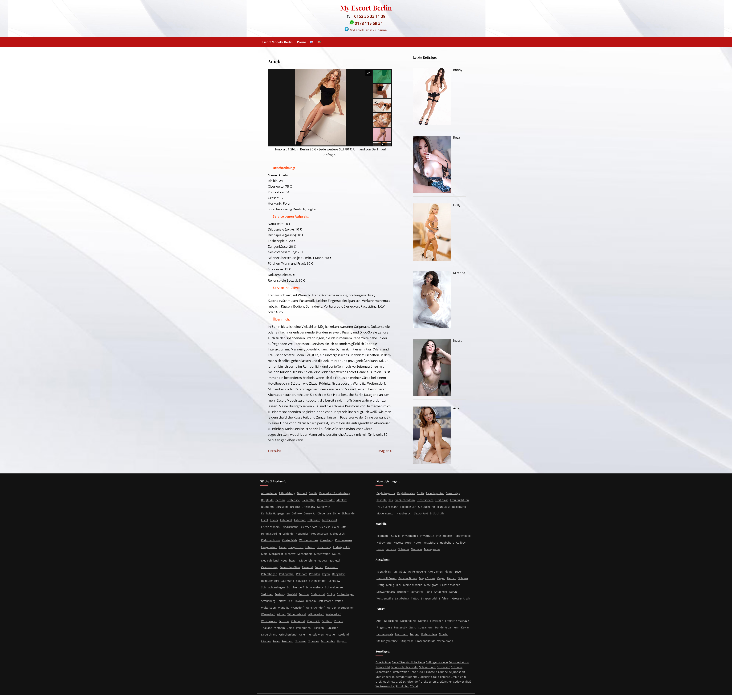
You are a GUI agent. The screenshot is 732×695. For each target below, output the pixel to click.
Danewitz (309, 513)
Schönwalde (383, 672)
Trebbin (311, 601)
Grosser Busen (407, 578)
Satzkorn (301, 581)
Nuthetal (334, 560)
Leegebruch (295, 547)
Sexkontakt (421, 513)
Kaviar (465, 627)
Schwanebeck (314, 587)
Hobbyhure (447, 542)
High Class (443, 507)
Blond (428, 592)
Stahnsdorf (318, 594)
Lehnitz (310, 547)
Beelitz (313, 493)
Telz (290, 601)
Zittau (344, 527)
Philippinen (303, 628)
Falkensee (313, 520)
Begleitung (459, 507)
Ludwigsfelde (341, 547)
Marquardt (276, 554)
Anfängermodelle (437, 662)
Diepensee (324, 513)
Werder (331, 607)
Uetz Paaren (325, 601)
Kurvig (453, 592)
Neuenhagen (289, 560)
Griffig (380, 585)
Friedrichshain (270, 527)
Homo (380, 549)
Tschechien (328, 641)
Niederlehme (307, 560)
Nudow (322, 560)
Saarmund (287, 581)
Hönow (464, 662)
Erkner (274, 520)
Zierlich (451, 578)
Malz (264, 554)
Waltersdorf (268, 607)
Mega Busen (427, 578)
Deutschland (269, 634)
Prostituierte (444, 536)
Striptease (407, 641)
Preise (301, 42)
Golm (335, 527)
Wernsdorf (268, 614)
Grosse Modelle (450, 585)
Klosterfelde (289, 540)
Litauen (266, 641)
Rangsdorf (338, 574)
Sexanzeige (453, 493)
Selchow (304, 594)
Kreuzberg (326, 540)
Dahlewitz (323, 507)
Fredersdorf (329, 520)
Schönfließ (443, 667)
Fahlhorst (286, 520)
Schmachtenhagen (273, 587)
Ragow (326, 574)
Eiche (336, 513)
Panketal (307, 567)
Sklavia (443, 634)
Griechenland (288, 634)
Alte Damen (435, 571)
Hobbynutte (384, 542)
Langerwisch (269, 547)
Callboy (461, 542)
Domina (423, 621)
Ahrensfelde (269, 493)
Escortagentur (435, 493)
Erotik (420, 493)
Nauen (336, 554)
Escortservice (425, 500)
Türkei (414, 686)
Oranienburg (269, 567)
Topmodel (382, 536)
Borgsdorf (282, 507)
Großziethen (445, 681)
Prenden (314, 574)
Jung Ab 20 (399, 571)
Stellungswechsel (387, 641)
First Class (441, 500)
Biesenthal (308, 500)
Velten (339, 601)
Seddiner (267, 594)
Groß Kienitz (458, 677)
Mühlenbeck (383, 677)
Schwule (403, 549)
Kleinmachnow (270, 540)
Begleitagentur (385, 493)
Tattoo (415, 598)
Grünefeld (430, 672)
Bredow (295, 507)
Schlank (463, 578)
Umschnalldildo (425, 641)
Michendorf (304, 554)
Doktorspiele (408, 621)
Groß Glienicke (440, 677)
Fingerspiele (384, 627)
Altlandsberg (287, 493)
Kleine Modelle (412, 585)
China (290, 628)
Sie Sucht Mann (405, 500)
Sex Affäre (398, 662)
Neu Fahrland (270, 560)
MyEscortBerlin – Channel (368, 30)
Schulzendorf (295, 587)
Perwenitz (331, 567)
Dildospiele (391, 621)
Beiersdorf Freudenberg (334, 493)
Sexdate (381, 500)
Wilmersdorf (316, 614)
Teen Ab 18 (383, 571)
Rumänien (402, 686)
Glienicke (324, 527)
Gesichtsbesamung (421, 627)
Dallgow (297, 513)
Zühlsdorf (424, 677)
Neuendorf (302, 533)
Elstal (264, 520)
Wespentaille (384, 598)
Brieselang (308, 507)
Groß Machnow (385, 681)
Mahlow (341, 500)
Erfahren (444, 598)
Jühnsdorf (459, 672)
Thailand (266, 628)
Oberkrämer (383, 662)
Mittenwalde (322, 554)
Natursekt (401, 634)
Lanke (283, 547)
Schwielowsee (334, 587)
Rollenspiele (429, 634)
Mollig (390, 585)
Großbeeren (428, 681)
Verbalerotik (445, 641)
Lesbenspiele (384, 634)
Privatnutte (427, 536)
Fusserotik (400, 627)
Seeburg (280, 594)
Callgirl (395, 536)
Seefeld (292, 594)
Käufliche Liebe (415, 662)
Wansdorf (297, 607)
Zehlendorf (298, 621)
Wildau (281, 614)
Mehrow (290, 554)
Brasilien (318, 628)
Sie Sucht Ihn (426, 507)
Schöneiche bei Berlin (404, 667)
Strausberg (268, 601)
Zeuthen (327, 621)
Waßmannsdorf (385, 686)
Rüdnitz (412, 677)
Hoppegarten (319, 533)
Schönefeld (383, 667)
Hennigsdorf (269, 533)
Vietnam (279, 628)
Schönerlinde (427, 667)
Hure (408, 542)
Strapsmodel (429, 598)
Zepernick (313, 621)
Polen (276, 641)
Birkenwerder (326, 500)
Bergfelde (267, 500)
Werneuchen (346, 607)
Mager (441, 578)
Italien (303, 634)
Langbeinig (402, 598)
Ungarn (342, 641)
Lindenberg (324, 547)
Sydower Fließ (462, 681)
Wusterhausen (308, 540)
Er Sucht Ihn (437, 513)
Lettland (343, 634)
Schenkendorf (318, 581)
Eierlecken (436, 621)
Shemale (416, 549)
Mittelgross (431, 585)
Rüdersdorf (399, 677)
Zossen (338, 621)
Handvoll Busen (386, 578)
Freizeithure (430, 542)
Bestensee (293, 500)
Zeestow (284, 621)
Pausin (319, 567)
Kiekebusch (337, 533)
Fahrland (300, 520)
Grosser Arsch (461, 598)
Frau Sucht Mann (387, 507)
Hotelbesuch (408, 507)
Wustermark (269, 621)
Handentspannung (447, 627)
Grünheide (445, 672)
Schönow (456, 667)
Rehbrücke (417, 672)
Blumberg (267, 507)
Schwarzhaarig (385, 592)
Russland (287, 641)
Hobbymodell (462, 536)
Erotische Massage (457, 621)
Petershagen (269, 574)
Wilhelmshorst (296, 614)
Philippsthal (286, 574)
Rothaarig (416, 592)
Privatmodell (410, 536)
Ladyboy (391, 549)
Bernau (280, 500)
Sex (390, 500)
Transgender (432, 549)
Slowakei (300, 641)
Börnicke (454, 662)
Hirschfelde (286, 533)
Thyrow (299, 601)
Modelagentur (385, 513)
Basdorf (302, 493)
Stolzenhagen (345, 594)
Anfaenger (440, 592)
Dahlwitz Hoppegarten (275, 513)
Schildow (334, 581)
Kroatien (331, 634)
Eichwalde (348, 513)
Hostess (398, 542)
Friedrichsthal (290, 527)
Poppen (414, 634)
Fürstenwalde (400, 672)
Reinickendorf (270, 581)
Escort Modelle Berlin (277, 42)
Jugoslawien (316, 634)
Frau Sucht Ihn (459, 500)
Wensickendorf (315, 607)
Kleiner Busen (453, 571)
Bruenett (403, 592)
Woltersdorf (333, 614)
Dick (398, 585)
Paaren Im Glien (290, 567)
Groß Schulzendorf (408, 681)
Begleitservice (406, 493)
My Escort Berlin (366, 7)
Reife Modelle (417, 571)
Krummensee (343, 540)
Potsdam (301, 574)
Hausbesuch (404, 513)
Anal (379, 621)
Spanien (313, 641)
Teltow (281, 601)
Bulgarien (332, 628)
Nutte (417, 542)
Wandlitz (283, 607)
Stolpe (331, 594)
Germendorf (309, 527)
